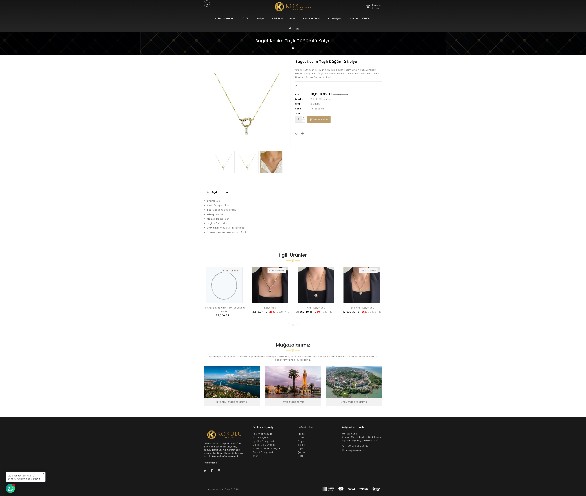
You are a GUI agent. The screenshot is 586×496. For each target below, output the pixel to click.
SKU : (298, 103)
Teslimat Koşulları (263, 433)
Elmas (301, 433)
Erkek (300, 455)
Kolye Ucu (270, 307)
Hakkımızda (210, 462)
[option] (223, 162)
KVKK (255, 455)
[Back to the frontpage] (293, 48)
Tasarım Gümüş (360, 18)
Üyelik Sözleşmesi (263, 441)
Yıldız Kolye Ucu (316, 307)
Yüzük (244, 18)
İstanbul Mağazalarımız (232, 402)
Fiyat (298, 94)
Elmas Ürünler (311, 18)
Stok (298, 108)
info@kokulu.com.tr (358, 450)
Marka (299, 99)
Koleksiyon (335, 18)
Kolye (260, 18)
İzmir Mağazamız (293, 402)
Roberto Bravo (224, 18)
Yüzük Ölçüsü (261, 437)
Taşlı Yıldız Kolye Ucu (361, 307)
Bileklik (276, 18)
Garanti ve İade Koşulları (268, 448)
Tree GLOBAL (232, 489)
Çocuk (301, 452)
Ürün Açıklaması (216, 192)
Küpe (292, 18)
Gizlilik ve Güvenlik (264, 444)
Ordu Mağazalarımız (354, 402)
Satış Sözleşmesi (263, 452)
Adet (298, 113)
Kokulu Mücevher (321, 99)
